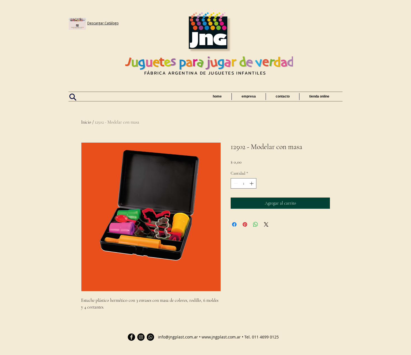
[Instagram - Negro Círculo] (141, 337)
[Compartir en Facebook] (234, 224)
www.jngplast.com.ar (221, 337)
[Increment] (252, 183)
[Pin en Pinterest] (245, 224)
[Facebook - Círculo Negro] (131, 337)
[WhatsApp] (150, 337)
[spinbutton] (243, 183)
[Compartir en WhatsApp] (255, 224)
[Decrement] (235, 183)
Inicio (86, 122)
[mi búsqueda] (72, 97)
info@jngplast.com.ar (178, 337)
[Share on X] (266, 224)
